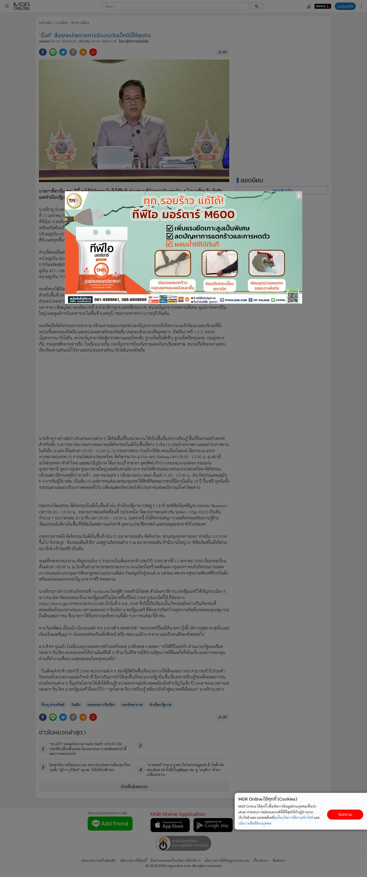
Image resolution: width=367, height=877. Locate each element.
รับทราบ (345, 814)
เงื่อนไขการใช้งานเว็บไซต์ (295, 817)
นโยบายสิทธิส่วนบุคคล (254, 823)
